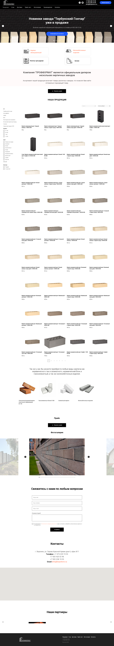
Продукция (6, 7)
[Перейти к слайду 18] (59, 477)
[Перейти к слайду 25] (67, 477)
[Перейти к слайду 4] (57, 40)
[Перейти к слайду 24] (66, 477)
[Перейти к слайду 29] (72, 477)
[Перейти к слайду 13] (53, 477)
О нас (12, 7)
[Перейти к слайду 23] (65, 477)
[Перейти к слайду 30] (73, 477)
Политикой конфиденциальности (49, 523)
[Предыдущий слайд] (3, 26)
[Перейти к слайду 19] (60, 477)
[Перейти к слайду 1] (53, 40)
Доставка (19, 7)
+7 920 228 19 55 (91, 1)
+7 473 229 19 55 (91, 2)
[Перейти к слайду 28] (71, 477)
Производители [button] (48, 7)
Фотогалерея (37, 7)
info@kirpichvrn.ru (91, 4)
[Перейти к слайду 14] (54, 477)
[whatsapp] (83, 3)
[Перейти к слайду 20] (61, 477)
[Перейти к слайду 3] (56, 40)
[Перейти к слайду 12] (52, 477)
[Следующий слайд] (111, 26)
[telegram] (80, 3)
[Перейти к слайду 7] (46, 477)
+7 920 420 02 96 (57, 557)
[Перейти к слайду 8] (47, 477)
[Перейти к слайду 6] (60, 40)
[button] (105, 2)
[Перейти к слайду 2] (40, 477)
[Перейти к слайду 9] (48, 477)
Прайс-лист (28, 7)
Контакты (57, 7)
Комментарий (36, 513)
